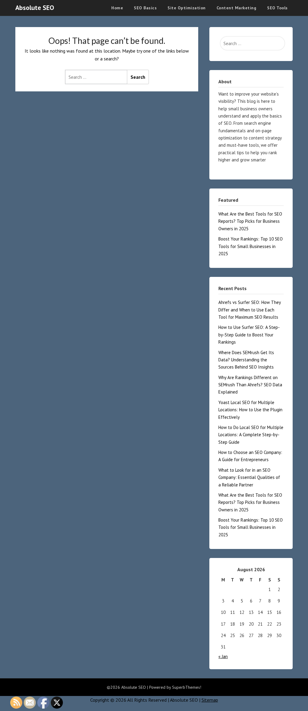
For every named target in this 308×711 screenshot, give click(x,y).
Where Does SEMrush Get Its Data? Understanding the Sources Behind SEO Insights (246, 360)
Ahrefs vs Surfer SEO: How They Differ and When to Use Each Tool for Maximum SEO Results (249, 309)
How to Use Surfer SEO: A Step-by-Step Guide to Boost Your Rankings (249, 334)
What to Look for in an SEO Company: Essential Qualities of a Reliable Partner (249, 477)
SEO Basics (145, 8)
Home (117, 8)
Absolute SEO (34, 7)
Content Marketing (237, 8)
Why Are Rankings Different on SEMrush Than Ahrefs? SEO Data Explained (250, 385)
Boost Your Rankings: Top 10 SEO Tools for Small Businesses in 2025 (250, 246)
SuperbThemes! (186, 687)
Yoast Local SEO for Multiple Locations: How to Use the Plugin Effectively (250, 410)
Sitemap (210, 700)
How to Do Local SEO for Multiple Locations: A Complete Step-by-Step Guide (250, 434)
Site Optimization (187, 8)
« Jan (223, 656)
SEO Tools (277, 8)
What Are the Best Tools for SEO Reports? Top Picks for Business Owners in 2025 (250, 221)
